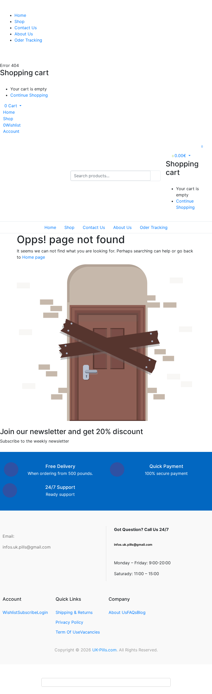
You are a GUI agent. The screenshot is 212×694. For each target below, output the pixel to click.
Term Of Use (68, 632)
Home (20, 15)
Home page (33, 257)
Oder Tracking (28, 40)
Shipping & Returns (74, 612)
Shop (19, 21)
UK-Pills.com (104, 649)
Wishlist (10, 612)
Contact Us (25, 27)
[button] (10, 105)
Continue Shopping (29, 95)
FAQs (132, 612)
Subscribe (27, 612)
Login (42, 612)
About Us (23, 33)
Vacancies (90, 632)
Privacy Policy (69, 622)
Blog (141, 612)
